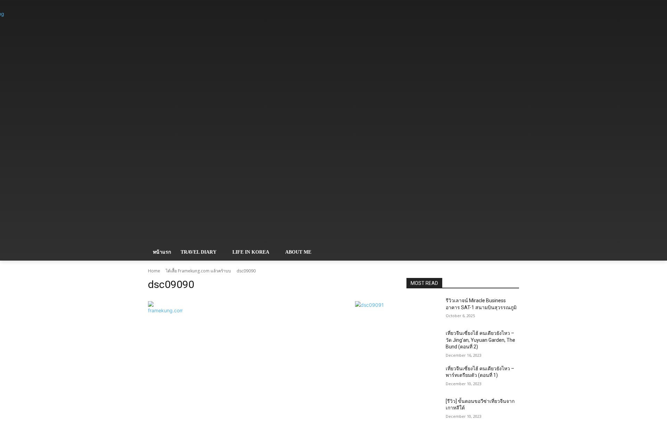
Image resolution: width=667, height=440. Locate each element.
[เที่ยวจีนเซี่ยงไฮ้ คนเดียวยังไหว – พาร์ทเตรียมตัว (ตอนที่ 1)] (423, 377)
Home (154, 271)
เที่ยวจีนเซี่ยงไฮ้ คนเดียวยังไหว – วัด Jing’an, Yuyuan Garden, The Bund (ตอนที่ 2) (480, 339)
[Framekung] (203, 125)
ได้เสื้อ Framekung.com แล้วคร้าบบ (198, 271)
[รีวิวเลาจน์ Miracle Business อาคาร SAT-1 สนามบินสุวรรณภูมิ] (423, 309)
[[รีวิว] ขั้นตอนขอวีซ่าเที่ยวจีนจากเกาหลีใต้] (423, 410)
